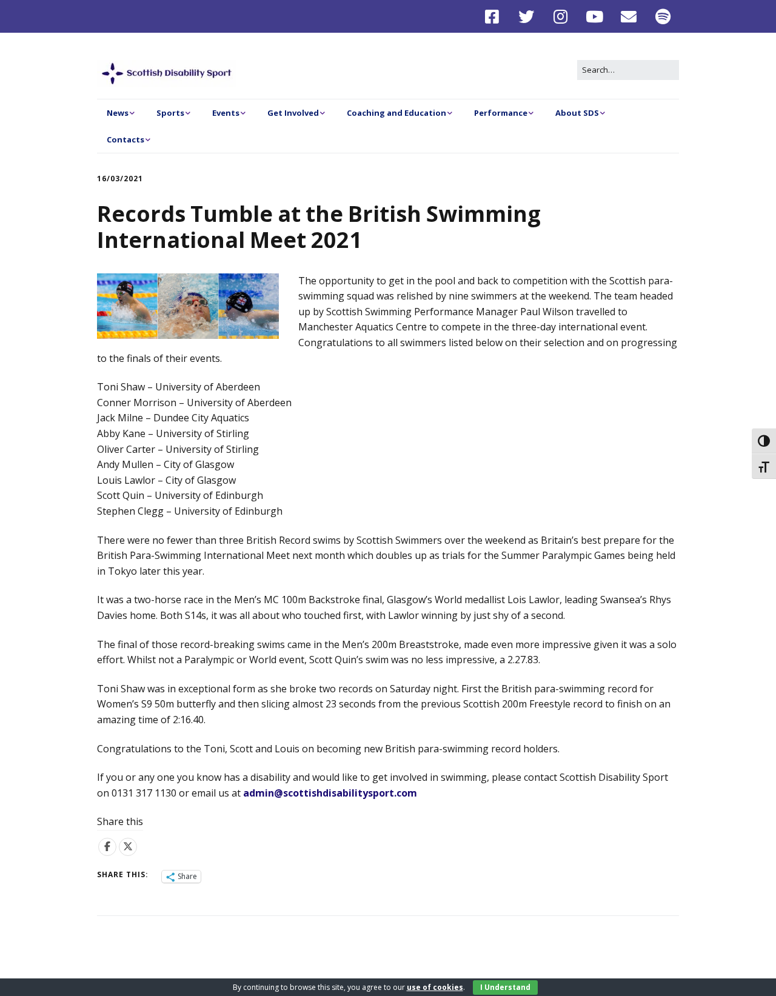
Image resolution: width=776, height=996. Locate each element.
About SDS (577, 112)
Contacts (125, 139)
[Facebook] (495, 16)
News (118, 112)
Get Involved (293, 112)
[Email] (629, 16)
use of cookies (435, 987)
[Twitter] (526, 16)
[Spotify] (663, 16)
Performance (500, 112)
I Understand (505, 987)
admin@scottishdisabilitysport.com (330, 793)
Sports (170, 112)
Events (225, 112)
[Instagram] (560, 16)
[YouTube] (595, 16)
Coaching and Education (396, 112)
